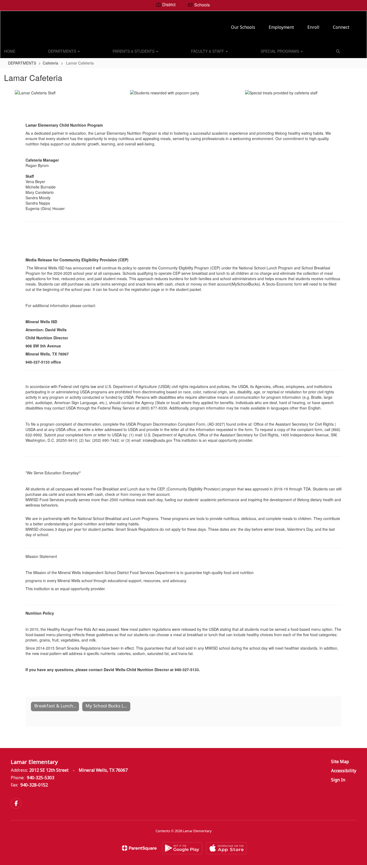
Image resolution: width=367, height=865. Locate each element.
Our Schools (243, 27)
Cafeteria (50, 63)
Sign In (338, 780)
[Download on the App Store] (226, 848)
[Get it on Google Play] (182, 848)
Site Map (340, 762)
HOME (9, 51)
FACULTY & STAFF (208, 51)
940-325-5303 (40, 778)
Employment (281, 27)
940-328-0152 (34, 785)
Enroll (313, 27)
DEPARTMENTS (62, 51)
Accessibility (343, 771)
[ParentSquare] (139, 848)
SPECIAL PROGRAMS (280, 51)
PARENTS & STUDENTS (134, 51)
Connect (341, 27)
